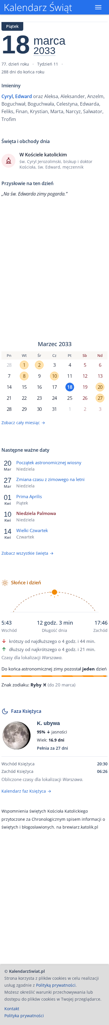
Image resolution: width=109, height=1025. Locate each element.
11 (69, 376)
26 (85, 398)
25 (69, 398)
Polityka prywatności (24, 1015)
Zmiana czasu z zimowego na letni (50, 479)
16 (39, 387)
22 (24, 398)
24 (54, 398)
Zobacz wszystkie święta (27, 553)
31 (54, 409)
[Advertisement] (54, 269)
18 (69, 387)
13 (100, 376)
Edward (23, 96)
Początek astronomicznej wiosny (48, 462)
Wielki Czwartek (32, 530)
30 (39, 409)
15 (24, 387)
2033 (44, 51)
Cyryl (7, 96)
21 (9, 398)
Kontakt (11, 1008)
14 (9, 387)
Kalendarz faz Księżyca (26, 791)
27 (100, 398)
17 (54, 387)
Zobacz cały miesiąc (23, 422)
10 (54, 376)
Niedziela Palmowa (36, 513)
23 (39, 398)
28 (9, 365)
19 (85, 387)
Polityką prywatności (56, 985)
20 (100, 387)
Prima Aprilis (29, 496)
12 (85, 376)
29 (24, 409)
